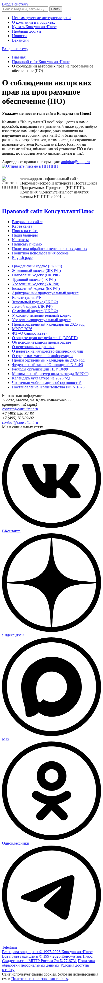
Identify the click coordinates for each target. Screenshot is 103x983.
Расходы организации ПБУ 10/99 (40, 369)
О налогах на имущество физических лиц (47, 351)
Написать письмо (27, 244)
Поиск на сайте (25, 231)
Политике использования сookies (39, 979)
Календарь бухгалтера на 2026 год (41, 378)
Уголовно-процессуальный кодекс (41, 320)
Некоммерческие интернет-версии (41, 18)
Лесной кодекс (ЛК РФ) (32, 306)
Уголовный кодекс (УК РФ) (35, 284)
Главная (19, 57)
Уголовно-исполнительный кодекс (41, 315)
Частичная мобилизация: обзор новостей (47, 382)
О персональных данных (33, 347)
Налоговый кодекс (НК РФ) (36, 275)
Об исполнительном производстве (41, 342)
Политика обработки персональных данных (49, 248)
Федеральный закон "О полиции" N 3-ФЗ (47, 365)
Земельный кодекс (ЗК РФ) (35, 302)
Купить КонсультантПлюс (34, 27)
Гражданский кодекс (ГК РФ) (37, 266)
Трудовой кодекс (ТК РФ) (34, 279)
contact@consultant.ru (20, 409)
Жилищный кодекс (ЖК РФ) (36, 270)
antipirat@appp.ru (75, 162)
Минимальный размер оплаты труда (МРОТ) (50, 373)
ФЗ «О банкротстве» (29, 333)
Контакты (20, 240)
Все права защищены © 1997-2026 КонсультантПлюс (47, 952)
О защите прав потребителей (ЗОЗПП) (45, 338)
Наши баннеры (25, 235)
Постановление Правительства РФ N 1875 (48, 387)
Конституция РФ (26, 297)
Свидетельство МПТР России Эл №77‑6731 (39, 961)
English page (22, 257)
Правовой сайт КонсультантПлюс (41, 62)
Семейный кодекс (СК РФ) (35, 311)
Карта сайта (22, 226)
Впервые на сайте (27, 222)
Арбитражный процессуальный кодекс (45, 293)
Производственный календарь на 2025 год (48, 324)
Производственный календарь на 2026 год (48, 360)
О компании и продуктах (33, 22)
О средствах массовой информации (42, 356)
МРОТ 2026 (22, 329)
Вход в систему (15, 4)
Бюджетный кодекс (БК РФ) (36, 288)
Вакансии (20, 40)
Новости (19, 36)
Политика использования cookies (40, 253)
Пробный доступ (26, 31)
